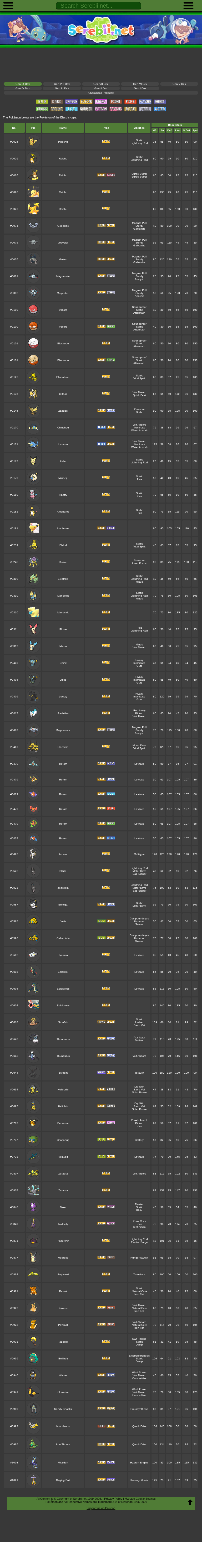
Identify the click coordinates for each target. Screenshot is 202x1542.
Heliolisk (63, 1106)
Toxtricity (63, 1224)
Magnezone (63, 730)
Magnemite (63, 276)
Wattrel (63, 1375)
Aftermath (139, 312)
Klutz (139, 1210)
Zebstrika (63, 887)
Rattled (139, 1204)
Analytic (139, 279)
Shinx (63, 662)
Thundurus (63, 1039)
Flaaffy (63, 494)
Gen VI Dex (140, 83)
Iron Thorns (63, 1444)
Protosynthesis (139, 1409)
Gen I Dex (140, 88)
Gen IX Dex (23, 83)
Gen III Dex (62, 88)
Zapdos (63, 410)
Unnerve (139, 921)
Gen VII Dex (100, 83)
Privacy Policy (113, 1498)
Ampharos (63, 511)
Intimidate (139, 662)
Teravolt (139, 1072)
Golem (63, 259)
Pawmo (63, 1308)
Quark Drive (139, 1426)
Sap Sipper (139, 873)
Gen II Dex (101, 88)
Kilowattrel (63, 1392)
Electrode (63, 343)
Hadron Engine (139, 1462)
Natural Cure (139, 1291)
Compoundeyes (139, 918)
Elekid (63, 545)
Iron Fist (139, 1294)
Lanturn (63, 444)
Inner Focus (139, 563)
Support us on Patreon (101, 1508)
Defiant (139, 1040)
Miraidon (63, 1462)
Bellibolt (63, 1358)
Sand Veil (139, 1025)
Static (139, 140)
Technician (139, 1226)
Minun (63, 646)
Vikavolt (63, 1156)
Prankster (139, 1037)
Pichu (63, 461)
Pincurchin (63, 1240)
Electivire (63, 747)
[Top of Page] (190, 1502)
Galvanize (139, 228)
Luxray (63, 696)
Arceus (63, 854)
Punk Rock (139, 1221)
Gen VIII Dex (62, 83)
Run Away (139, 710)
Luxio (63, 679)
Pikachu (63, 141)
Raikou (63, 562)
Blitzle (63, 871)
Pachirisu (63, 713)
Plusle (63, 629)
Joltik (63, 921)
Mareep (63, 478)
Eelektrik (63, 971)
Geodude (63, 225)
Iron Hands (63, 1426)
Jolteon (63, 393)
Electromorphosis (139, 1355)
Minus (139, 581)
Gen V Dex (179, 83)
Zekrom (63, 1072)
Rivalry (139, 660)
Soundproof (139, 307)
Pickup (139, 713)
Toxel (63, 1207)
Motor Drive (139, 745)
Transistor (139, 1274)
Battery (139, 1140)
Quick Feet (139, 395)
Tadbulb (63, 1341)
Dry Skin (139, 1086)
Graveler (63, 242)
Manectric (63, 595)
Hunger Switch (139, 1257)
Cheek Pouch (139, 1120)
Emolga (63, 904)
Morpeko (63, 1257)
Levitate (139, 763)
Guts (139, 665)
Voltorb (63, 309)
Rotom (63, 763)
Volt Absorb (139, 392)
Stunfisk (63, 1022)
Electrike (63, 578)
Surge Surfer (139, 173)
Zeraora (63, 1173)
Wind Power (139, 1372)
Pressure (139, 409)
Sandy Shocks (63, 1409)
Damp (139, 1344)
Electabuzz (63, 377)
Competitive (139, 1378)
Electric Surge (139, 1242)
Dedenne (63, 1123)
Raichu (63, 158)
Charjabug (63, 1140)
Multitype (139, 854)
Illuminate (139, 427)
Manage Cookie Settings (140, 1498)
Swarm (139, 924)
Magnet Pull (139, 222)
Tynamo (63, 955)
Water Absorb (139, 430)
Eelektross (63, 988)
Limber (139, 1022)
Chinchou (63, 427)
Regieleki (63, 1274)
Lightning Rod (139, 143)
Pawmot (63, 1324)
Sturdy (139, 225)
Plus (139, 479)
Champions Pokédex (101, 92)
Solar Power (139, 1092)
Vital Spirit (139, 378)
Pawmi (63, 1291)
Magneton (63, 293)
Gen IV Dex (23, 88)
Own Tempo (139, 1338)
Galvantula (63, 938)
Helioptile (63, 1089)
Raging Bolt (63, 1480)
